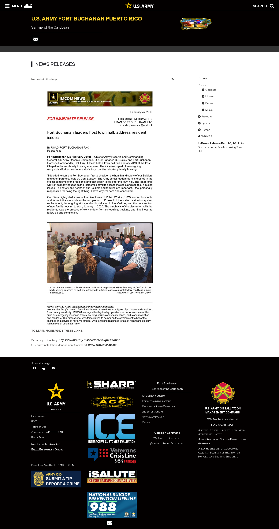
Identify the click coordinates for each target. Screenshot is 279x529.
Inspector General (152, 411)
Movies (209, 96)
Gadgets (210, 89)
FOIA (34, 421)
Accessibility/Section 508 (47, 432)
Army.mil (56, 409)
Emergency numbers (153, 395)
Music (209, 110)
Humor (206, 129)
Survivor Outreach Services (214, 430)
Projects (207, 116)
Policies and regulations (156, 401)
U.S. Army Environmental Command (218, 448)
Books (209, 103)
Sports (206, 123)
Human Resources (208, 439)
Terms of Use (38, 426)
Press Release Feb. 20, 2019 (220, 143)
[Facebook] (34, 367)
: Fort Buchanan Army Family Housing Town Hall (222, 147)
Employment (38, 416)
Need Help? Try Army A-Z (45, 444)
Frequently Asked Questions (158, 406)
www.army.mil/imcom (102, 344)
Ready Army (37, 437)
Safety (146, 422)
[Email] (35, 39)
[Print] (44, 367)
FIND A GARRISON (222, 424)
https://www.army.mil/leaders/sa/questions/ (89, 340)
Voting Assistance (153, 417)
